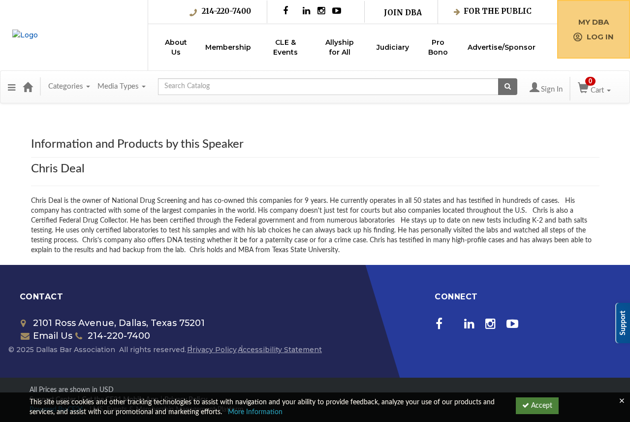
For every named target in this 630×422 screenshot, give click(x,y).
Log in (600, 36)
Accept (540, 405)
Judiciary (393, 47)
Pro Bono (438, 47)
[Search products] (507, 86)
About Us (176, 47)
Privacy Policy (212, 349)
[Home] (27, 86)
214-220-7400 (226, 11)
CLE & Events (285, 47)
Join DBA (403, 12)
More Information (255, 412)
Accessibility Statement (280, 349)
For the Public (498, 11)
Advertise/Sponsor (502, 47)
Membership (228, 47)
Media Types (119, 86)
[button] (11, 86)
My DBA (593, 22)
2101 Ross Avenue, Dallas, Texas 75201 (119, 323)
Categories (66, 86)
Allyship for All (339, 47)
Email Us (52, 335)
